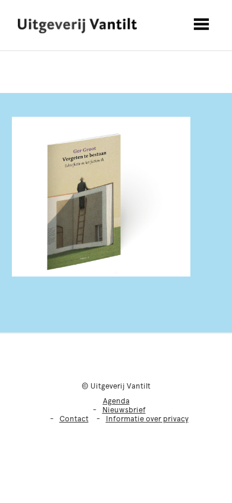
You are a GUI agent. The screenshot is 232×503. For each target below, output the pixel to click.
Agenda (116, 400)
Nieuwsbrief (124, 409)
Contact (74, 418)
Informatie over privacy (147, 418)
